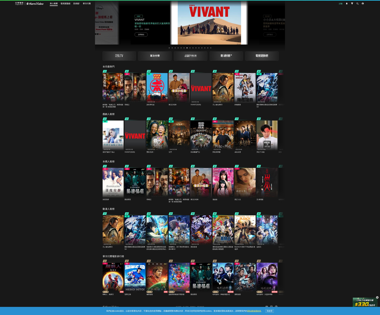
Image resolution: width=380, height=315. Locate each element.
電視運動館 (65, 3)
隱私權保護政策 (254, 311)
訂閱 (340, 3)
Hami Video (29, 4)
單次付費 (87, 3)
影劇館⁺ (76, 3)
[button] (169, 47)
